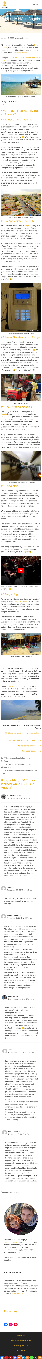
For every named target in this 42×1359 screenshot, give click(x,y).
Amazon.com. (17, 1293)
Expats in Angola (23, 758)
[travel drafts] (4, 4)
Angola (28, 226)
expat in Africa (21, 53)
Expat (6, 761)
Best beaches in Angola (31, 751)
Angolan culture (21, 601)
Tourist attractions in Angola (29, 746)
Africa (6, 758)
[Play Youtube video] (21, 570)
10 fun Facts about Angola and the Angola (23, 741)
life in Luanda (14, 686)
